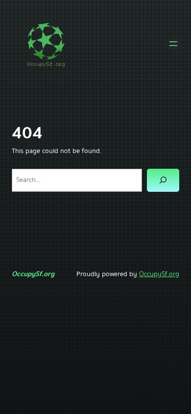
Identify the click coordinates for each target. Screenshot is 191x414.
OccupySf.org (33, 274)
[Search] (163, 180)
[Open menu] (173, 44)
